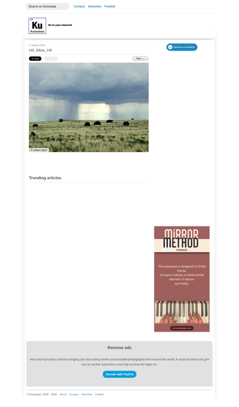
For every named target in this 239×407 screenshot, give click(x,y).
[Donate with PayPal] (119, 374)
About (63, 394)
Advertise (95, 6)
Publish (110, 6)
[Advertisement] (142, 25)
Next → (140, 58)
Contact (79, 6)
